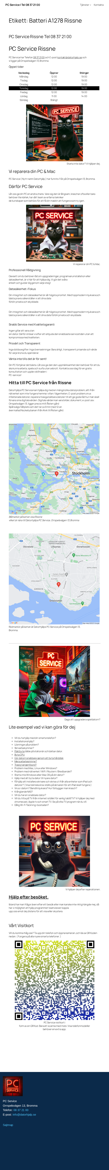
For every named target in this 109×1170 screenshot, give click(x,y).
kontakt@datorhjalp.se (69, 57)
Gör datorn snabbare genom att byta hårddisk (39, 758)
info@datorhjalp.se (24, 1114)
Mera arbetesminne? (25, 761)
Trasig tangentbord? (25, 764)
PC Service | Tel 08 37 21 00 (22, 5)
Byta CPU (19, 754)
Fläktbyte (19, 751)
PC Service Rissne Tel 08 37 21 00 (40, 36)
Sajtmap (8, 1125)
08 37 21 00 (39, 57)
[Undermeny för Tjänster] (90, 5)
